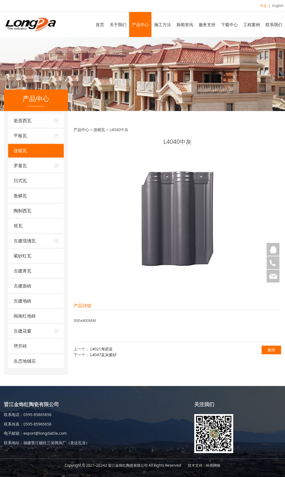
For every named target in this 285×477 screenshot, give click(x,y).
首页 (100, 24)
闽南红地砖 (25, 316)
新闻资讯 (184, 24)
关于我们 (118, 24)
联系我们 (274, 24)
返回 (271, 349)
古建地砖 (22, 301)
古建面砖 (22, 286)
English (277, 5)
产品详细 (82, 306)
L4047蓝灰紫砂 (103, 354)
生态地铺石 (25, 361)
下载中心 (229, 24)
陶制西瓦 (22, 211)
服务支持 (207, 24)
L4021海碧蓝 (101, 348)
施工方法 (162, 24)
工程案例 (251, 24)
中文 (263, 5)
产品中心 (140, 24)
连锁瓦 (20, 150)
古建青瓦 (22, 271)
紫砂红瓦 (22, 256)
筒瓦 (18, 226)
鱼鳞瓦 (20, 196)
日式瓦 (20, 181)
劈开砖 (20, 346)
